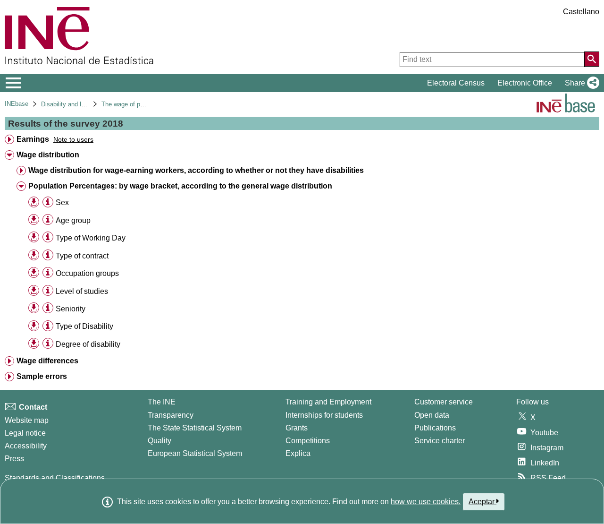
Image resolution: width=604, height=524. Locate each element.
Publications (435, 428)
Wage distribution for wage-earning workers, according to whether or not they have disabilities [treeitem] (196, 170)
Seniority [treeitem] (70, 309)
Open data (431, 415)
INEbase (16, 103)
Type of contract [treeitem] (82, 256)
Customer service (443, 402)
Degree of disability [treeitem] (88, 344)
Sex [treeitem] (62, 202)
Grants (296, 428)
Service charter (439, 441)
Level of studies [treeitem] (82, 291)
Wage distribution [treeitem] (48, 155)
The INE (162, 402)
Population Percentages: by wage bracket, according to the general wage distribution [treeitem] (180, 186)
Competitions (307, 441)
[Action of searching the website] (591, 59)
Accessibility (26, 446)
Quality (159, 441)
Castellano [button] (581, 12)
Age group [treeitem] (73, 220)
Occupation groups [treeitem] (87, 273)
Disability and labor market (77, 104)
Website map (27, 420)
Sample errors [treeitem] (42, 376)
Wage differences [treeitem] (47, 361)
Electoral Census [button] (456, 83)
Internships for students (324, 415)
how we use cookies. (426, 502)
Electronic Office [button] (524, 83)
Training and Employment (328, 402)
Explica (297, 453)
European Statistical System (195, 453)
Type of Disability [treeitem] (84, 326)
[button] (580, 83)
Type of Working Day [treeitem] (91, 238)
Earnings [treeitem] (33, 139)
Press (14, 459)
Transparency (170, 415)
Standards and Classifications (55, 478)
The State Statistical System (195, 428)
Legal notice (25, 433)
